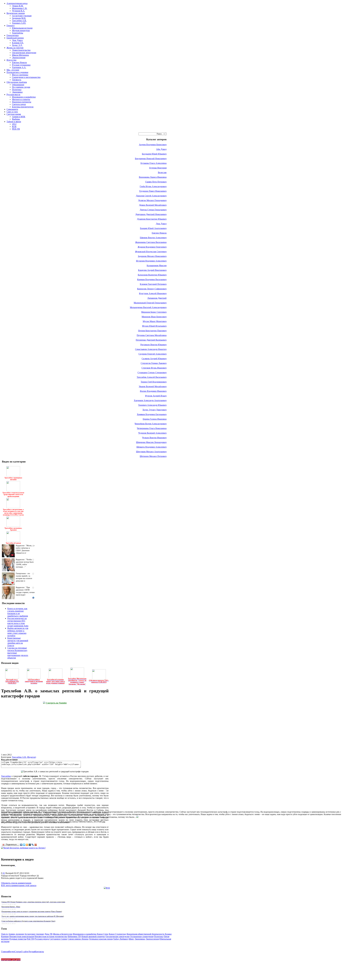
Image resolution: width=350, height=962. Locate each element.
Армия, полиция (16, 934)
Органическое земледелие (117, 936)
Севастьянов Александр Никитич (151, 349)
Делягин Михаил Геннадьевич (152, 200)
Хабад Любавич (120, 939)
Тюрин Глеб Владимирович (154, 382)
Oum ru (4, 934)
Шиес (131, 939)
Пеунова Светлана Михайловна (152, 335)
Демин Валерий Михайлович (153, 205)
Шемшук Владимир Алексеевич (151, 447)
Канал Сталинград (117, 934)
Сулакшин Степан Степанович (152, 372)
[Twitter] (24, 845)
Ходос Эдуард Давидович (154, 410)
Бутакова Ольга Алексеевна (154, 163)
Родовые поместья (17, 939)
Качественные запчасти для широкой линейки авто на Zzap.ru (17, 642)
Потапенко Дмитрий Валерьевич (151, 340)
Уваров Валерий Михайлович (153, 386)
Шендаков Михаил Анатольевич (151, 451)
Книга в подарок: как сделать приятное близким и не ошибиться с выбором (17, 612)
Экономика (140, 939)
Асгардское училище (34, 934)
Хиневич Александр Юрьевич (152, 405)
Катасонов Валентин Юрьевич (152, 275)
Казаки (168, 934)
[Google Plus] (35, 845)
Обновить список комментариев (16, 883)
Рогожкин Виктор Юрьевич (153, 344)
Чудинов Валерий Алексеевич (152, 433)
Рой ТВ (30, 939)
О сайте (24, 951)
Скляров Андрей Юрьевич (154, 358)
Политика (158, 936)
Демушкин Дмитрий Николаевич (151, 214)
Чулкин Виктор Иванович (154, 437)
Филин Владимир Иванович (153, 391)
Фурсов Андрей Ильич (156, 396)
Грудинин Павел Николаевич (153, 191)
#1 (4, 873)
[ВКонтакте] (21, 845)
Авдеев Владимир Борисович (153, 144)
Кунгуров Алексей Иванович (153, 293)
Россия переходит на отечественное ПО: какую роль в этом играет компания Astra (17, 622)
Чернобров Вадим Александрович (151, 424)
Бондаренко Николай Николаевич (151, 158)
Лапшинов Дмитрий (157, 298)
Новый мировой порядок (93, 936)
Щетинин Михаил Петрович (153, 456)
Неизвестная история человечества (50, 936)
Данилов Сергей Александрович (151, 196)
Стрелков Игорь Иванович (154, 368)
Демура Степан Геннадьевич (153, 210)
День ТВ (48, 934)
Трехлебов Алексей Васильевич (152, 377)
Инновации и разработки (85, 934)
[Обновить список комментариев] (15, 865)
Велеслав (162, 172)
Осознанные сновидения (141, 936)
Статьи (17, 951)
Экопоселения (152, 939)
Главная (5, 951)
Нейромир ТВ (74, 936)
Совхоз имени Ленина (78, 939)
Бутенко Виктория (158, 168)
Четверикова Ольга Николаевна (152, 428)
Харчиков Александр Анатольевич (150, 400)
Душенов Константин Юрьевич (152, 219)
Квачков (5, 936)
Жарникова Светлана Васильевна (151, 242)
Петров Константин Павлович (152, 330)
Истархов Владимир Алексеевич (151, 261)
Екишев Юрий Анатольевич (153, 228)
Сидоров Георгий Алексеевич (152, 354)
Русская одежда (41, 939)
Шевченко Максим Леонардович (151, 442)
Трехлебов (6, 776)
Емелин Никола (159, 233)
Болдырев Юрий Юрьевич (154, 154)
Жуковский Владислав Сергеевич (151, 251)
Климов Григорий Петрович (153, 284)
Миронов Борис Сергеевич (154, 312)
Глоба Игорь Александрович (153, 186)
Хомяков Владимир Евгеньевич (152, 414)
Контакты (39, 951)
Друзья (31, 951)
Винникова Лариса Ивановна (153, 177)
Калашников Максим (157, 265)
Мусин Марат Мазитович (155, 321)
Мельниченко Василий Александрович (148, 307)
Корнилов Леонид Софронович (152, 289)
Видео (11, 951)
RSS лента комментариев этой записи (18, 885)
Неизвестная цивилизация (21, 936)
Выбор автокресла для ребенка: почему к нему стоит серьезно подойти (17, 632)
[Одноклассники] (27, 845)
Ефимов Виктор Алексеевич (153, 237)
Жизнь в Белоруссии (62, 934)
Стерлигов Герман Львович (154, 363)
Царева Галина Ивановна (155, 419)
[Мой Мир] (29, 845)
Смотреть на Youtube (56, 703)
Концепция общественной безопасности (145, 934)
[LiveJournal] (32, 845)
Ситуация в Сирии (58, 939)
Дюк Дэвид (161, 223)
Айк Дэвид (161, 149)
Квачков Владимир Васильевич (152, 279)
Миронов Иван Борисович (154, 317)
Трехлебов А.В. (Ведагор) (24, 757)
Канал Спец (102, 934)
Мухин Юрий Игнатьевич (154, 326)
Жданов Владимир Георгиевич (152, 247)
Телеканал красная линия (101, 939)
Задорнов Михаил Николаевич (152, 256)
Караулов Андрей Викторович (152, 270)
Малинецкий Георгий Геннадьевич (150, 303)
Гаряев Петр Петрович (156, 182)
